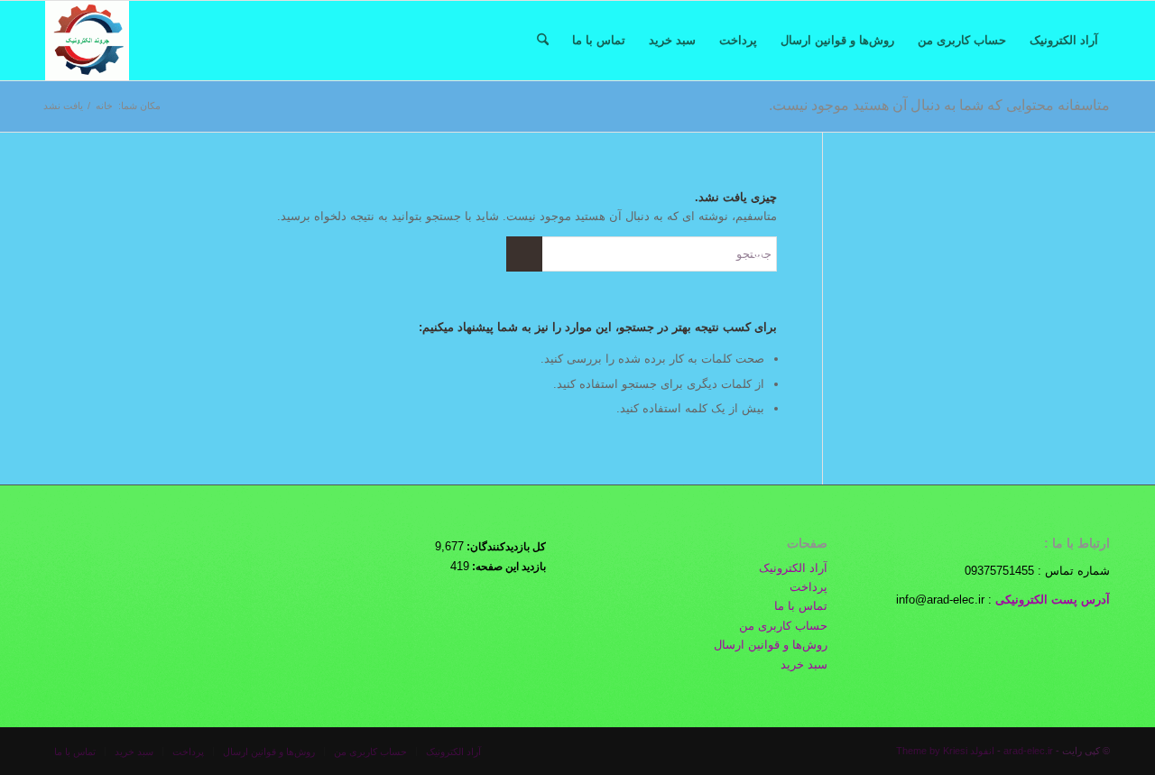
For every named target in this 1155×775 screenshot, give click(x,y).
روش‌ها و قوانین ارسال (770, 644)
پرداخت (808, 587)
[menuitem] (1064, 40)
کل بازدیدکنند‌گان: (505, 546)
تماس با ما (800, 606)
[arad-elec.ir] (87, 40)
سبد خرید (804, 664)
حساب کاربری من (783, 625)
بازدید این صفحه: (507, 566)
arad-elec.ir (1028, 750)
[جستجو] (542, 40)
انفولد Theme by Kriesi (945, 750)
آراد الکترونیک (793, 568)
